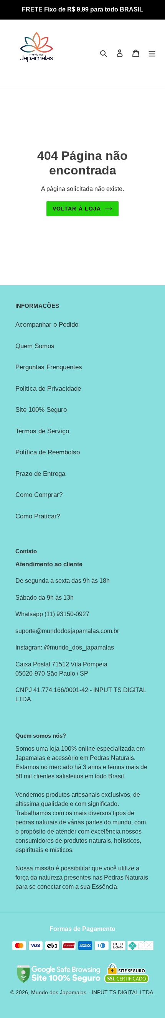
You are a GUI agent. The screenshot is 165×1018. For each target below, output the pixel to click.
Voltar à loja (77, 209)
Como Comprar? (39, 494)
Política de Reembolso (47, 452)
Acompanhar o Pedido (46, 324)
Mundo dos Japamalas (58, 992)
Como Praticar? (37, 516)
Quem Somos (34, 346)
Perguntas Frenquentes (48, 367)
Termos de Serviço (42, 431)
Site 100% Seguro (41, 409)
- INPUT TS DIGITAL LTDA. (121, 992)
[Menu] (152, 53)
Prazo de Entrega (40, 473)
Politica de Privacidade (48, 388)
